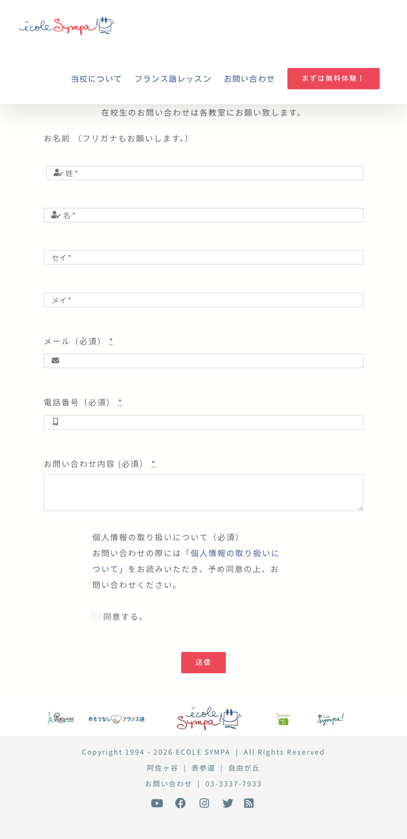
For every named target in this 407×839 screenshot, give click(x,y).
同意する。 (125, 616)
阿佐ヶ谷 (163, 768)
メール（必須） (79, 341)
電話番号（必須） (83, 402)
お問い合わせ (169, 783)
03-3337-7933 (233, 783)
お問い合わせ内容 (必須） (100, 463)
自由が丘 (244, 768)
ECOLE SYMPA (203, 752)
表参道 (203, 768)
